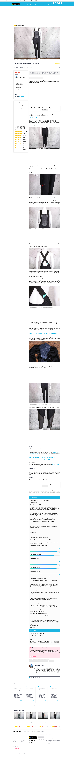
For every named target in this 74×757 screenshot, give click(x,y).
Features (14, 741)
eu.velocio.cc (21, 96)
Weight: (16, 94)
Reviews (14, 739)
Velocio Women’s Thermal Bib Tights (44, 659)
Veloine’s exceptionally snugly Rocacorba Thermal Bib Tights (40, 459)
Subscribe (33, 656)
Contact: (17, 96)
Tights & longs (20, 25)
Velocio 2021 (35, 659)
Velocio (31, 659)
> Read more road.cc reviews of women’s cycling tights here (43, 333)
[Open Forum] (51, 4)
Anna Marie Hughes (39, 665)
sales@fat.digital (57, 740)
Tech (13, 742)
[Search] (1, 0)
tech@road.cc (53, 738)
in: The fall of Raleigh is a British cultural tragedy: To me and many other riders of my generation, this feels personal (17, 701)
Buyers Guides (15, 740)
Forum (22, 736)
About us (14, 736)
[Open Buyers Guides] (41, 4)
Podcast (22, 739)
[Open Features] (47, 4)
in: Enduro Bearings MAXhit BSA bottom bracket (29, 701)
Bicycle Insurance (24, 742)
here (57, 494)
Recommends (23, 740)
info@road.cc (54, 737)
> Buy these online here (34, 117)
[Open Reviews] (34, 4)
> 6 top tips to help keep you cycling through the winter (42, 457)
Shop (22, 741)
